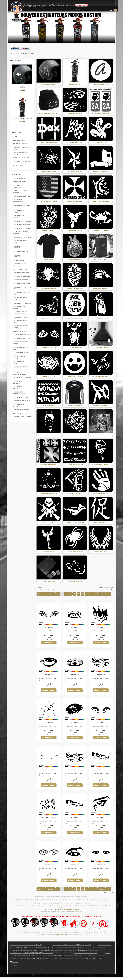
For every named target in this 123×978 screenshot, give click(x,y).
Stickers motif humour (21, 283)
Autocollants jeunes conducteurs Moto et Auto (55, 934)
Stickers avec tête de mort (21, 293)
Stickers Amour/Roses (21, 317)
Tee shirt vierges (19, 260)
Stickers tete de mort (56, 945)
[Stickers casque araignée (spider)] (22, 74)
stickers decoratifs (41, 947)
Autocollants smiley (32, 950)
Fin (108, 594)
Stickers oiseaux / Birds (21, 251)
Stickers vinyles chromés (19, 357)
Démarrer (41, 594)
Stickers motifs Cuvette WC (22, 288)
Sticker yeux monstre (49, 770)
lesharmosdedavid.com (93, 958)
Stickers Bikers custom (21, 273)
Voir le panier (115, 10)
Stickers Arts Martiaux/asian (19, 393)
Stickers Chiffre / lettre (22, 417)
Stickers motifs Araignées (18, 405)
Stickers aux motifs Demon (20, 343)
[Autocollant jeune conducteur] (69, 924)
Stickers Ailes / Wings (21, 410)
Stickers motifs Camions (22, 228)
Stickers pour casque (21, 178)
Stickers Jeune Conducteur (18, 186)
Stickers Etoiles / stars (21, 225)
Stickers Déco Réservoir (22, 196)
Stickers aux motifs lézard (20, 241)
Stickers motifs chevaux (22, 378)
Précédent (51, 594)
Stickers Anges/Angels (21, 401)
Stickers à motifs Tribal (22, 276)
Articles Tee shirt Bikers (22, 335)
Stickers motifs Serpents (18, 217)
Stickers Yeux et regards (22, 280)
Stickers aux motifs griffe (20, 298)
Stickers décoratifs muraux (20, 307)
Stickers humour (60, 950)
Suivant (101, 594)
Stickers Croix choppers (22, 237)
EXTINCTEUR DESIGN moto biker (22, 119)
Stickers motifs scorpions (18, 256)
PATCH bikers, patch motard (20, 233)
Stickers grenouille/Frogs (19, 373)
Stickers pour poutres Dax (21, 206)
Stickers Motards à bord (20, 265)
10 (95, 594)
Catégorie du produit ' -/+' (45, 589)
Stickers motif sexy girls (22, 338)
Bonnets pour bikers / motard (21, 192)
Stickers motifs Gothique (18, 247)
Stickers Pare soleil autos (20, 362)
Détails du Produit (48, 642)
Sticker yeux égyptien (49, 817)
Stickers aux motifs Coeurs (20, 327)
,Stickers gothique (70, 950)
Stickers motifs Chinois (21, 397)
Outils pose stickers (20, 413)
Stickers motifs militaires (18, 387)
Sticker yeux (49, 627)
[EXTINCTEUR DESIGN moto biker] (22, 107)
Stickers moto (76, 956)
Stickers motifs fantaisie (18, 382)
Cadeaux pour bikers (20, 353)
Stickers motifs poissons (22, 221)
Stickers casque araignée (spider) (22, 86)
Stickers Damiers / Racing (19, 211)
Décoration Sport (21, 311)
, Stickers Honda (26, 945)
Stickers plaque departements (19, 200)
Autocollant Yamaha (86, 955)
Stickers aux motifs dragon (20, 368)
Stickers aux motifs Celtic (20, 348)
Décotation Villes (21, 314)
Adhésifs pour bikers (83, 945)
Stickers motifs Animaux (22, 303)
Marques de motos (20, 331)
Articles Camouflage (21, 269)
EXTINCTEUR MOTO (19, 182)
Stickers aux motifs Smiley (20, 321)
